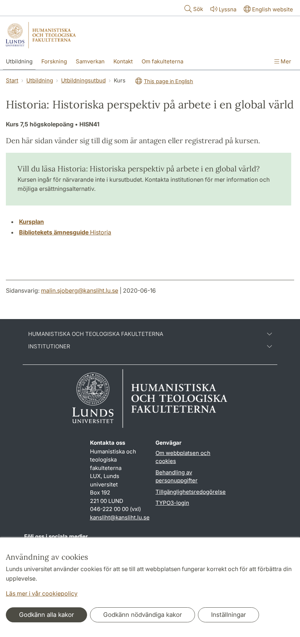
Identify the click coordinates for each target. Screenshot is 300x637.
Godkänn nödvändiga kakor (142, 614)
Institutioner (49, 346)
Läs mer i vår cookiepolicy (42, 593)
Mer (285, 61)
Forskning (54, 61)
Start (12, 80)
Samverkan (90, 61)
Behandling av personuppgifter (176, 476)
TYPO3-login (172, 502)
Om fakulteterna (162, 61)
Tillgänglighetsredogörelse (190, 491)
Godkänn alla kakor (46, 614)
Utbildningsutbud (83, 80)
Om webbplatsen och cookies (182, 457)
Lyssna (227, 9)
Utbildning (19, 61)
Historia (65, 232)
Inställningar (228, 614)
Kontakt (123, 61)
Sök (198, 8)
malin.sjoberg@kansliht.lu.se (79, 290)
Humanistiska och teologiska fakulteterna (95, 334)
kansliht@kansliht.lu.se (120, 517)
